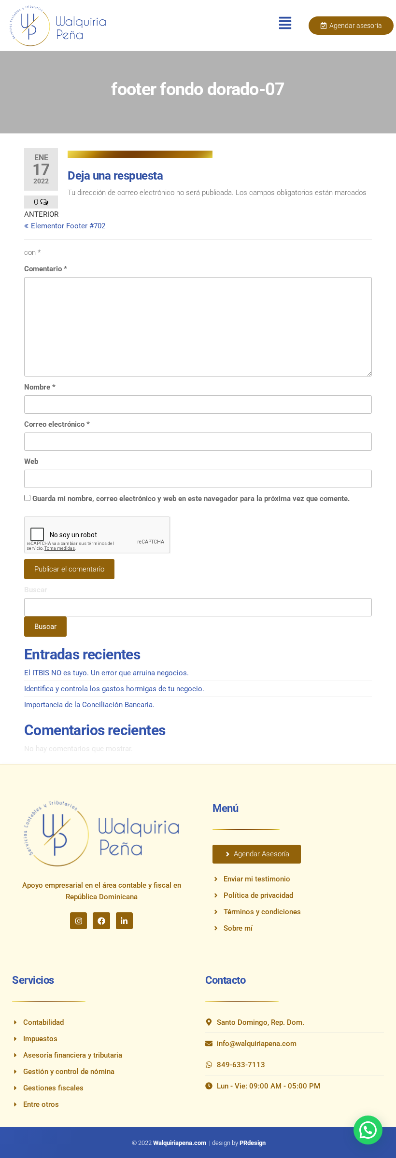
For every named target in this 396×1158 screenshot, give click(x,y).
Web (31, 461)
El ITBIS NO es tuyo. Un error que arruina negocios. (106, 673)
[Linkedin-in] (124, 920)
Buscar (35, 590)
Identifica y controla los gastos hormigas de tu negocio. (114, 688)
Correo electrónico (57, 424)
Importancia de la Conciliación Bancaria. (89, 704)
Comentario (45, 269)
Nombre (40, 387)
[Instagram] (78, 920)
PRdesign (253, 1142)
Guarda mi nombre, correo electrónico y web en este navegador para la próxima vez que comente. (191, 498)
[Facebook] (101, 920)
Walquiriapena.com (180, 1142)
